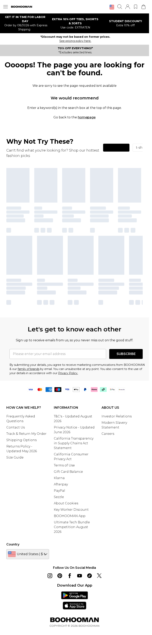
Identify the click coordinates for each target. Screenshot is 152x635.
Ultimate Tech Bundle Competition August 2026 (72, 527)
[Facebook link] (69, 575)
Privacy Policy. (68, 373)
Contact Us (15, 427)
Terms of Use (64, 465)
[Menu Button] (5, 6)
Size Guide (15, 457)
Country (12, 544)
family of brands (28, 369)
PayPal (59, 491)
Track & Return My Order (26, 434)
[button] (112, 7)
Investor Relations (117, 416)
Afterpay (61, 484)
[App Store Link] (74, 600)
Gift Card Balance (68, 472)
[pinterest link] (59, 575)
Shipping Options (21, 440)
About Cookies (66, 503)
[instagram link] (50, 575)
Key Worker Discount (71, 509)
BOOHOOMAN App (70, 516)
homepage (87, 117)
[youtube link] (79, 575)
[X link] (99, 575)
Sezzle (59, 497)
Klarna (59, 478)
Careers (108, 434)
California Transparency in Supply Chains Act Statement (73, 443)
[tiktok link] (89, 575)
